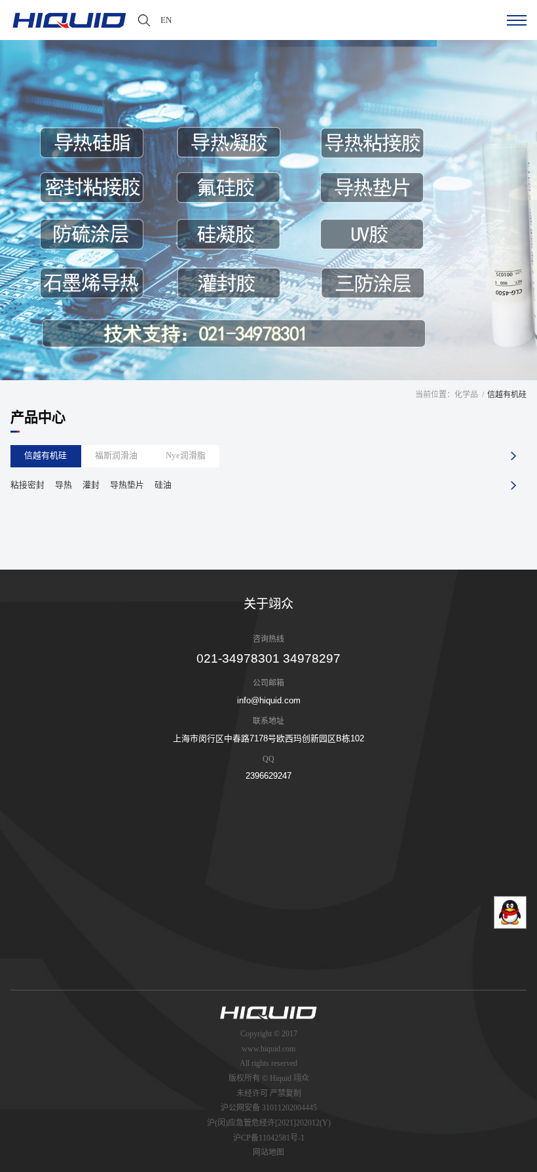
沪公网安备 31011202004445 (269, 1108)
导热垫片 (127, 485)
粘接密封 (27, 485)
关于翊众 (268, 604)
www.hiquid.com (268, 1049)
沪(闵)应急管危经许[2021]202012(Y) (269, 1123)
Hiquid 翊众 (289, 1078)
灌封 (91, 485)
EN (166, 20)
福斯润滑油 (116, 455)
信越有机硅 (45, 455)
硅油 (163, 485)
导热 (63, 485)
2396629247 (268, 776)
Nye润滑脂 (186, 455)
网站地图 (268, 1152)
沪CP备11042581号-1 (269, 1138)
